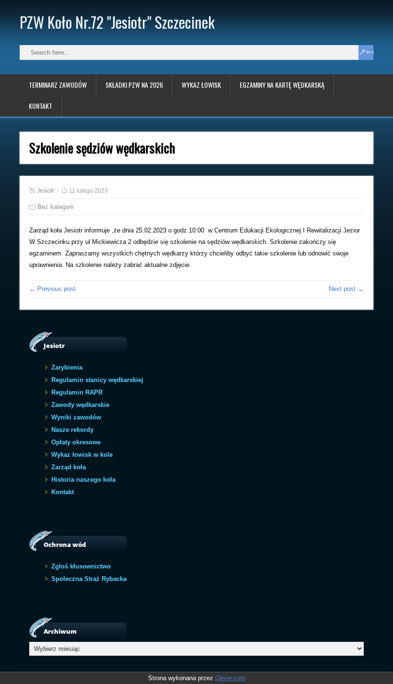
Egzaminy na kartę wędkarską (282, 85)
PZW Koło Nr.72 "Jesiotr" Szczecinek (117, 22)
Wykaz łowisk (201, 85)
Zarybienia (66, 367)
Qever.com (230, 678)
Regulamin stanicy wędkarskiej (97, 379)
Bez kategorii (55, 206)
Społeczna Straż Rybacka (89, 578)
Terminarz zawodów (58, 85)
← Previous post (52, 288)
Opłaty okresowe (76, 442)
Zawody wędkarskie (80, 404)
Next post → (346, 288)
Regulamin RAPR (77, 392)
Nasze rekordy (72, 429)
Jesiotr (45, 190)
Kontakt (40, 106)
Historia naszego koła (83, 479)
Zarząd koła (68, 467)
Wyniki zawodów (76, 417)
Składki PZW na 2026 (134, 85)
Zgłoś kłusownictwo (81, 566)
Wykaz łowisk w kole (82, 454)
